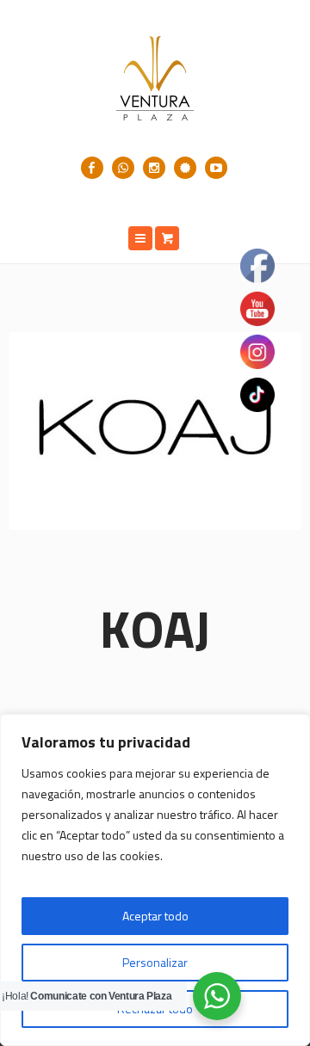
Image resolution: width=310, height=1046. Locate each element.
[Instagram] (154, 168)
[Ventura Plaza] (155, 78)
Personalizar (155, 962)
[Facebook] (92, 168)
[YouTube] (216, 168)
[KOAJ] (155, 431)
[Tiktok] (185, 168)
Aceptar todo (155, 916)
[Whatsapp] (123, 168)
